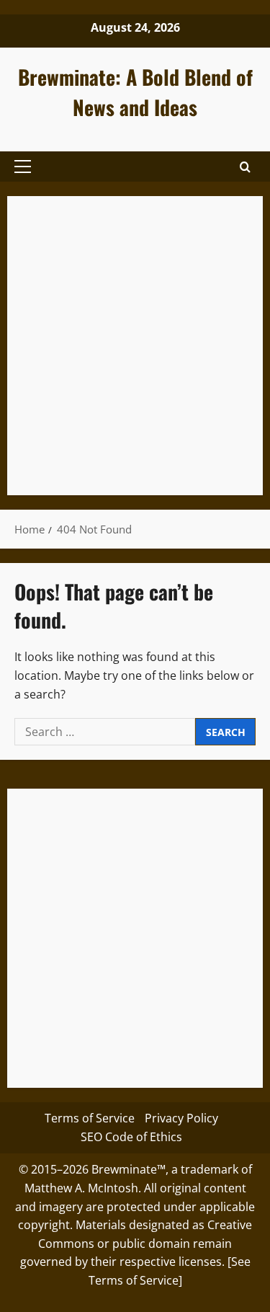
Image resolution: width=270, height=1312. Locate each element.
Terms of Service (90, 1118)
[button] (22, 166)
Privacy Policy (181, 1118)
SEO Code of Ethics (131, 1137)
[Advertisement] (135, 345)
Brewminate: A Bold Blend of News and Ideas (135, 92)
